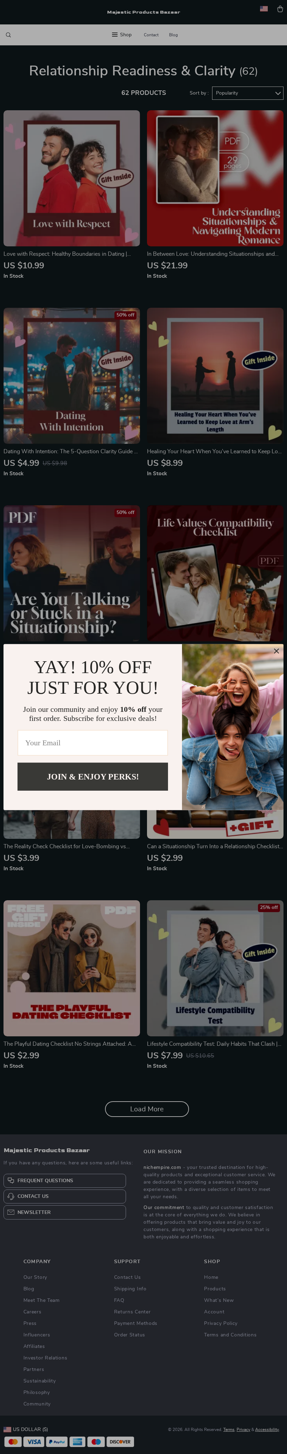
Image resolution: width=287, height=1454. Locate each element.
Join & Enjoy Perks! (93, 776)
